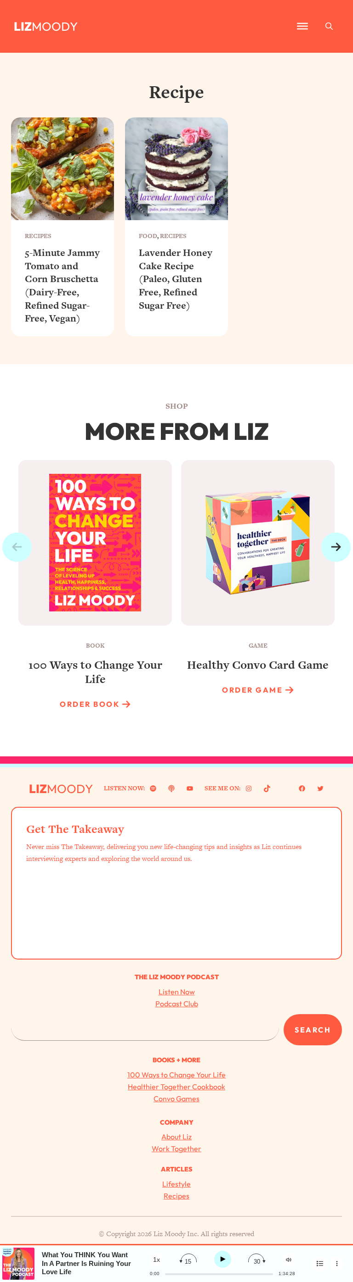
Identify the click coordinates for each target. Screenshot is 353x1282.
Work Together (176, 1148)
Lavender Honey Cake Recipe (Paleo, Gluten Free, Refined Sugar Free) (175, 279)
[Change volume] (288, 1259)
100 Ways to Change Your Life (176, 1074)
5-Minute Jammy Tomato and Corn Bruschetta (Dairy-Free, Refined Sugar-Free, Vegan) (62, 285)
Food (148, 236)
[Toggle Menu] (302, 26)
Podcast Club (176, 1003)
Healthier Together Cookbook (176, 1086)
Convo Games (176, 1098)
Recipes (38, 236)
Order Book (90, 704)
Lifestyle (176, 1183)
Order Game (252, 689)
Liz (23, 26)
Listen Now (177, 991)
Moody (55, 26)
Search (313, 1029)
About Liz (176, 1136)
